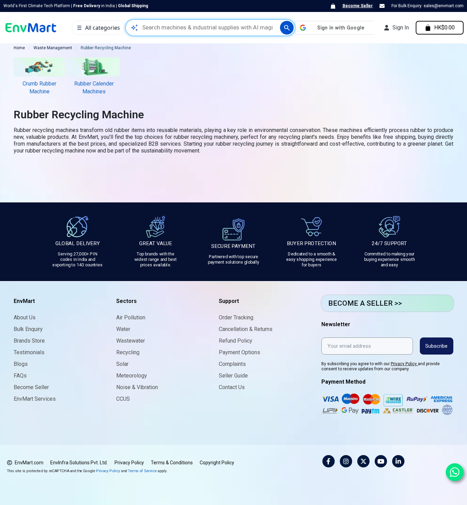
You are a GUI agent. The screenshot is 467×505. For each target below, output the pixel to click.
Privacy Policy (404, 363)
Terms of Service (142, 470)
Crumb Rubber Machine (39, 87)
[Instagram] (346, 461)
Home (19, 47)
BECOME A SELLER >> (365, 303)
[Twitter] (363, 461)
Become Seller (358, 5)
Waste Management (53, 47)
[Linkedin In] (398, 461)
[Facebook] (328, 461)
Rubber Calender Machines (94, 87)
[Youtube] (381, 461)
